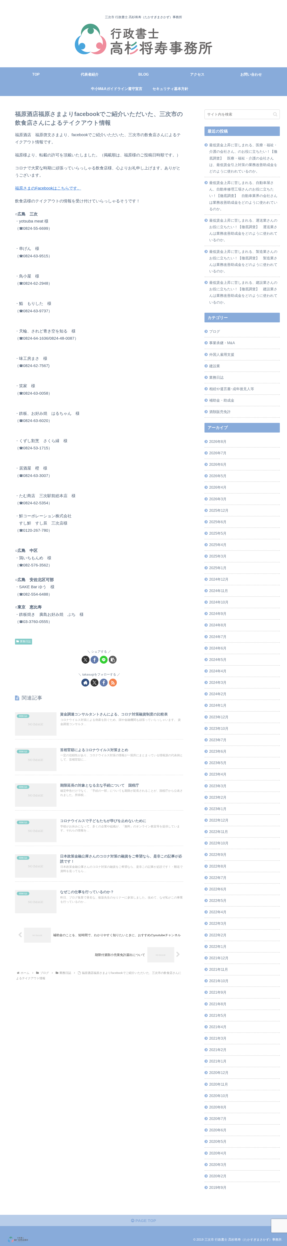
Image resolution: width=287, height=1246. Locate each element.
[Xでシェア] (85, 660)
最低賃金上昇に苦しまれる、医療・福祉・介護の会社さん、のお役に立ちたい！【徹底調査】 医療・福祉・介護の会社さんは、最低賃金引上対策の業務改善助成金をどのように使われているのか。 (243, 158)
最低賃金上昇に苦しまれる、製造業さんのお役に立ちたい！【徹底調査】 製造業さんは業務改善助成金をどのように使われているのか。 (243, 261)
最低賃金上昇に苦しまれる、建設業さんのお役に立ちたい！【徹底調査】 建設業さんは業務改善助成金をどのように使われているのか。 (243, 292)
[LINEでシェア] (104, 660)
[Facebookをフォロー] (104, 682)
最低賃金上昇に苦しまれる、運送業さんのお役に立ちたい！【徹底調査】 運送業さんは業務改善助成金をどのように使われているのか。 (243, 230)
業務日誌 (25, 641)
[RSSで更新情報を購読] (113, 682)
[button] (113, 660)
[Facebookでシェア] (94, 660)
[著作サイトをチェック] (85, 682)
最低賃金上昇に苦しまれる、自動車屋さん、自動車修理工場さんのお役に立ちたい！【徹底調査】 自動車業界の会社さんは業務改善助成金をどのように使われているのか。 (243, 196)
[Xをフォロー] (94, 682)
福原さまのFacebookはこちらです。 (48, 188)
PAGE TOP (145, 1220)
